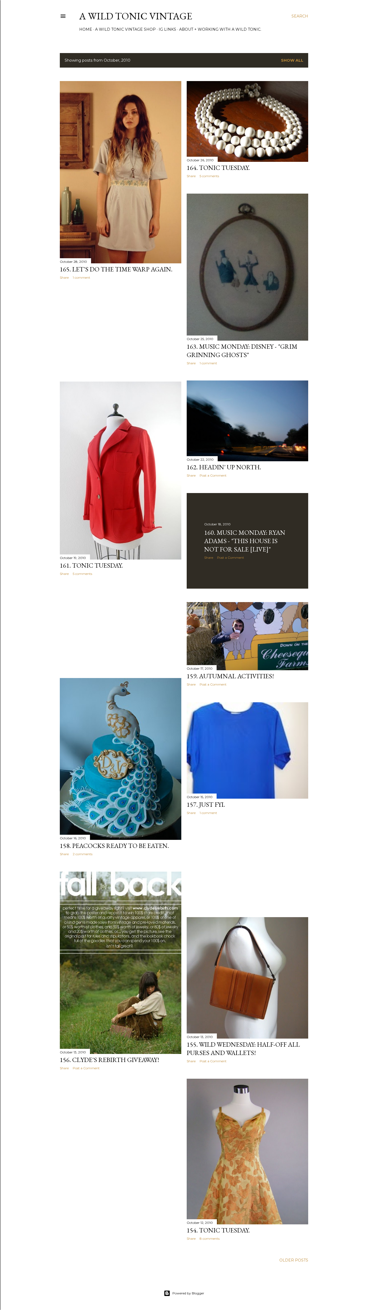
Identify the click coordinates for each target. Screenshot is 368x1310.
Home (85, 29)
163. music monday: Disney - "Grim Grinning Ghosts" (242, 350)
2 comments (82, 854)
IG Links (167, 29)
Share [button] (64, 277)
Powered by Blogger (188, 1293)
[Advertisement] (120, 330)
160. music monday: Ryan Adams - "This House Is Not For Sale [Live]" (244, 540)
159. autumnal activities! (230, 676)
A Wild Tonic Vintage (135, 16)
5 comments (209, 176)
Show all (292, 60)
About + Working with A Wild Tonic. (220, 29)
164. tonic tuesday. (218, 167)
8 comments (210, 1238)
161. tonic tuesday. (91, 565)
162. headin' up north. (224, 467)
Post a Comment (213, 475)
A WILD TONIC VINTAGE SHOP (125, 29)
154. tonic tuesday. (218, 1230)
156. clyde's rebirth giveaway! (109, 1060)
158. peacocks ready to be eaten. (114, 845)
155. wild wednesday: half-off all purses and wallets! (243, 1048)
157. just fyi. (206, 804)
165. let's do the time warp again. (116, 269)
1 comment (81, 277)
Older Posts (293, 1260)
